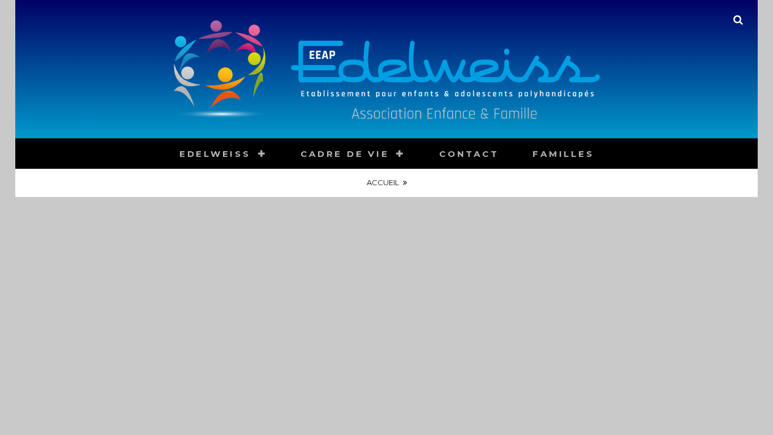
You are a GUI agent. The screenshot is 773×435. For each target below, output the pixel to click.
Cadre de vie (344, 153)
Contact (469, 153)
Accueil (383, 182)
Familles (563, 153)
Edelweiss (215, 153)
